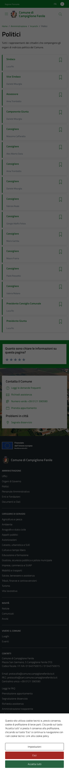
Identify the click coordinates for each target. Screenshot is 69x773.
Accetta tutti (34, 764)
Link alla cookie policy (37, 736)
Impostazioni (34, 747)
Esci (34, 755)
